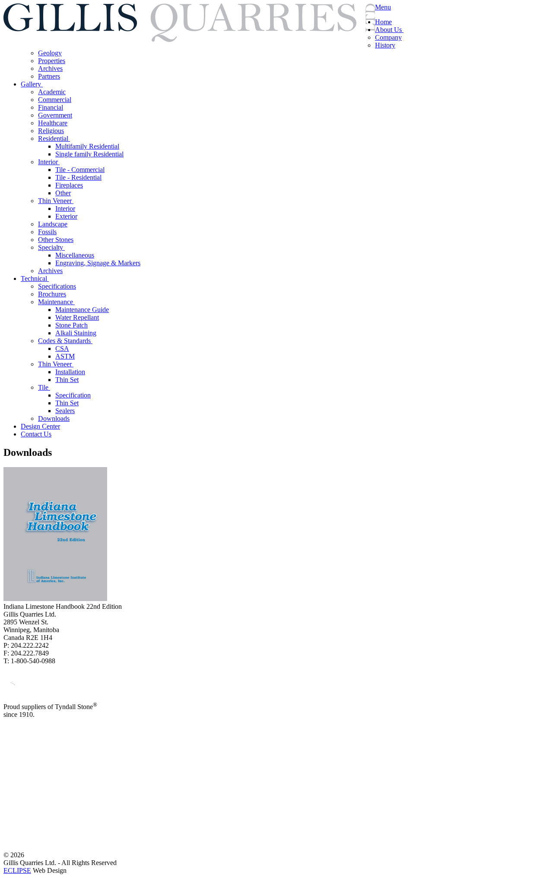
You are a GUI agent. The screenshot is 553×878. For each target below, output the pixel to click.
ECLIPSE (17, 870)
